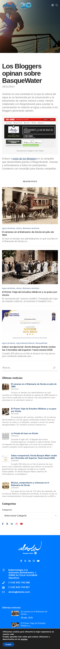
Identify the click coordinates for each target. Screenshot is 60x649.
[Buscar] (54, 367)
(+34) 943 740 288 (19, 582)
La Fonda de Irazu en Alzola (24, 433)
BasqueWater (41, 343)
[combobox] (30, 516)
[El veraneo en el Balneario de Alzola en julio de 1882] (5, 387)
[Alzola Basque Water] (17, 8)
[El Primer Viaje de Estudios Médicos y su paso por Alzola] (5, 411)
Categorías (7, 510)
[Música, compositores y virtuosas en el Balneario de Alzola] (5, 485)
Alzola (18, 228)
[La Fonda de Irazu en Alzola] (5, 436)
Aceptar (8, 644)
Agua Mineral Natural (25, 343)
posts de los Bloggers (25, 158)
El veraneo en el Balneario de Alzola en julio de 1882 (28, 234)
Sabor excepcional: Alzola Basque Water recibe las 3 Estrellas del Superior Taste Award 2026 (29, 348)
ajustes (24, 639)
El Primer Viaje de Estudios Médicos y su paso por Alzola (29, 294)
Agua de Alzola (8, 228)
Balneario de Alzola (31, 228)
